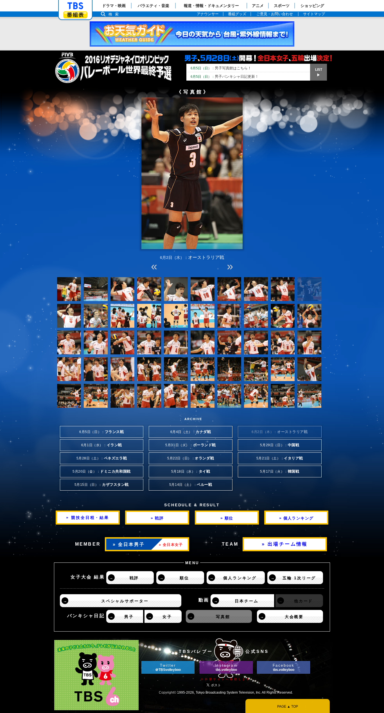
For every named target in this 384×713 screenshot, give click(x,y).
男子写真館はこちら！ (221, 68)
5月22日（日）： (190, 458)
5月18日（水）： (190, 471)
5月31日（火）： (190, 445)
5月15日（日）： (101, 485)
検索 (115, 14)
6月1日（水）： (101, 445)
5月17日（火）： (279, 471)
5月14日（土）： (190, 485)
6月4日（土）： (190, 432)
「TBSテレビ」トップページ (75, 6)
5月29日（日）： (279, 445)
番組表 (75, 14)
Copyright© (167, 692)
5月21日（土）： (279, 458)
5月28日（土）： (101, 458)
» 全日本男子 (129, 544)
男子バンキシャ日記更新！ (225, 76)
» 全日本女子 (171, 545)
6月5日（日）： (101, 432)
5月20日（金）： (102, 471)
